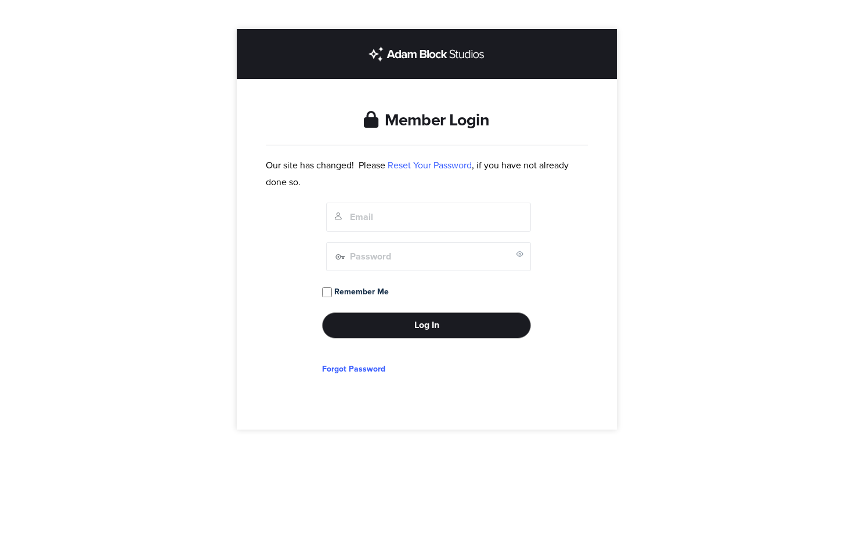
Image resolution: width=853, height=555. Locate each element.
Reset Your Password (430, 165)
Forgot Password (353, 369)
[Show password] (520, 253)
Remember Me (360, 292)
